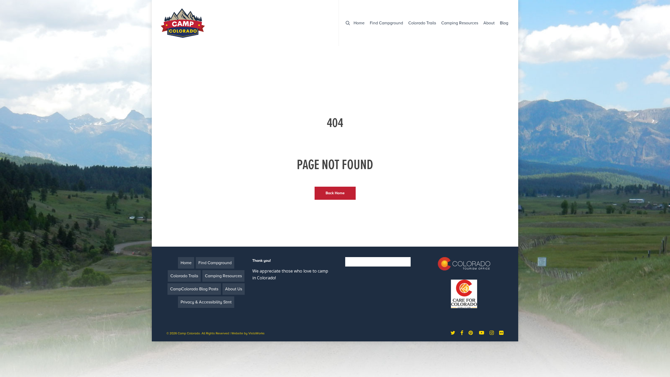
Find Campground (215, 262)
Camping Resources (223, 276)
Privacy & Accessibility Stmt (206, 302)
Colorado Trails (184, 276)
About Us (233, 289)
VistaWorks (256, 333)
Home (186, 262)
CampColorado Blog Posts (194, 289)
